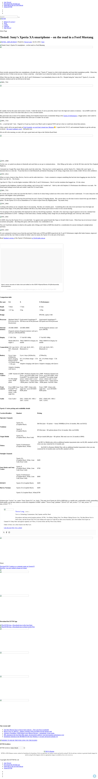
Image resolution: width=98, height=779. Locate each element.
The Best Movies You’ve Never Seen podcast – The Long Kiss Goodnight (26, 730)
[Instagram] (9, 533)
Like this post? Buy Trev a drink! (13, 528)
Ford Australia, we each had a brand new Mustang (38, 127)
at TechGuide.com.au (38, 238)
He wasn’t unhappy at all (14, 129)
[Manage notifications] (94, 776)
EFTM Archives (5, 748)
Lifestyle (6, 26)
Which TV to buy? (9, 22)
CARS (6, 25)
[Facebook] (6, 533)
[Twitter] (4, 533)
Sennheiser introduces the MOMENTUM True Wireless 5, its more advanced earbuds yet (31, 736)
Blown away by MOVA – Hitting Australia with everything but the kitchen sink (28, 731)
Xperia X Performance (70, 116)
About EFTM (8, 7)
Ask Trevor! (7, 2)
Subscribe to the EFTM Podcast (13, 5)
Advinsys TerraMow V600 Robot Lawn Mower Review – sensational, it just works (29, 733)
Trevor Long (28, 42)
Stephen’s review (9, 238)
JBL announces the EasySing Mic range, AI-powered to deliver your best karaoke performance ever (34, 735)
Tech (5, 23)
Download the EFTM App (12, 4)
